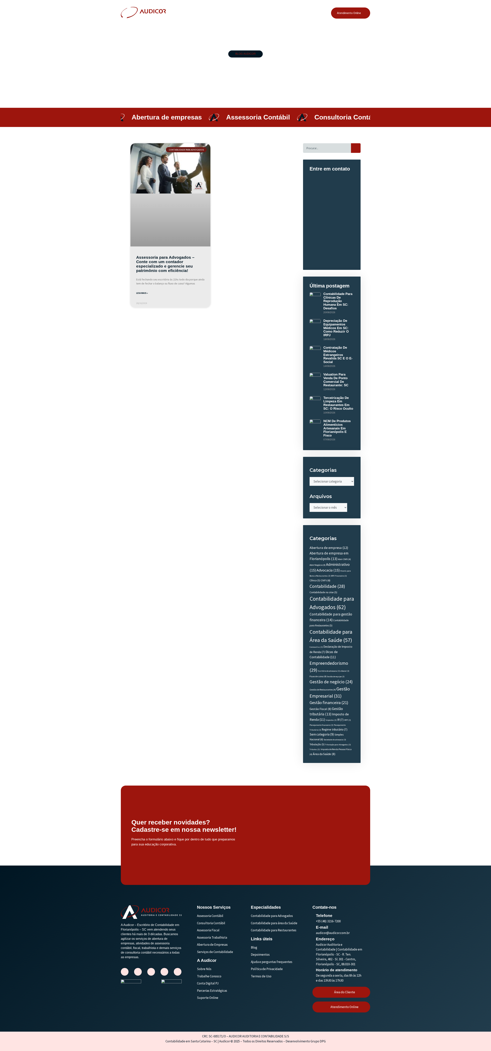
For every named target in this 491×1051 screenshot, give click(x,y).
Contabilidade (327, 586)
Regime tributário (334, 729)
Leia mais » (142, 293)
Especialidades (278, 13)
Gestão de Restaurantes (323, 689)
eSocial (344, 671)
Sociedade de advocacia (335, 739)
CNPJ (325, 580)
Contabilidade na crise (323, 592)
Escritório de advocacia (329, 671)
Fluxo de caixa (318, 676)
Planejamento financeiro (321, 725)
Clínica (315, 580)
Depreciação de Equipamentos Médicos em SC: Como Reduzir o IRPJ (336, 328)
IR (340, 720)
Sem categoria (322, 734)
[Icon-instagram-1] (125, 972)
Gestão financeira (329, 702)
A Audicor (217, 13)
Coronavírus (316, 647)
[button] (236, 13)
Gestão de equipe (335, 676)
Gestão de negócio (331, 681)
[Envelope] (177, 972)
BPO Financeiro (339, 576)
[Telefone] (314, 915)
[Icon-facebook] (138, 972)
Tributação (317, 744)
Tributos (315, 749)
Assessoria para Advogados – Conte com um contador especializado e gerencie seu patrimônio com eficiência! (165, 264)
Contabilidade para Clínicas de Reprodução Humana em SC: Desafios (337, 301)
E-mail (322, 927)
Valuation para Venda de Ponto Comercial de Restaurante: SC (335, 380)
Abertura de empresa (329, 547)
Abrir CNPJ (344, 559)
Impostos (331, 720)
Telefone (324, 915)
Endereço (325, 939)
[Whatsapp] (164, 972)
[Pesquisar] (356, 148)
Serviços (254, 13)
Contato (313, 13)
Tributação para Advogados (338, 744)
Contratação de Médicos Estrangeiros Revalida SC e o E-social (338, 355)
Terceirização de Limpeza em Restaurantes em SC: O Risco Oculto (338, 403)
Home (201, 13)
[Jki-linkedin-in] (151, 972)
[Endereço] (314, 938)
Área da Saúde (324, 754)
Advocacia (328, 570)
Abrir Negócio (317, 564)
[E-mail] (314, 927)
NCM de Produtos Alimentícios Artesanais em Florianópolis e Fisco (337, 428)
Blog (299, 13)
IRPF (347, 720)
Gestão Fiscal (320, 709)
